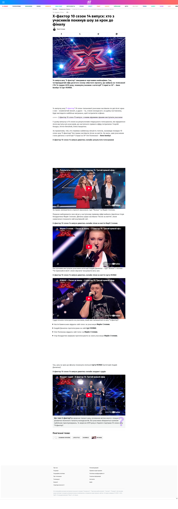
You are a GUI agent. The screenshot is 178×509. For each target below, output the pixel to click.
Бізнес (39, 6)
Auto (126, 6)
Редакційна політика (59, 473)
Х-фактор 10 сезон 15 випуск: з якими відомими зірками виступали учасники (90, 117)
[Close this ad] (176, 498)
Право (82, 6)
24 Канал (5, 6)
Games (153, 6)
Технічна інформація (95, 476)
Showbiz (55, 9)
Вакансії (55, 482)
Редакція (55, 470)
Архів (90, 482)
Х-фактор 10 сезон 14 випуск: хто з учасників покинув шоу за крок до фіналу (93, 9)
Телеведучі (56, 479)
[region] (89, 504)
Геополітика (16, 6)
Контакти (92, 479)
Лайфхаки (117, 6)
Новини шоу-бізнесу (64, 9)
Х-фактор (70, 108)
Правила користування (95, 470)
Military (135, 6)
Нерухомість (71, 6)
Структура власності (58, 485)
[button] (61, 34)
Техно (145, 6)
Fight (98, 6)
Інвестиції (58, 6)
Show (161, 6)
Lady (169, 6)
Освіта (107, 6)
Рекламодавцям (93, 467)
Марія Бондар (61, 29)
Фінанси (48, 6)
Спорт (90, 6)
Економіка (28, 6)
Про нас (55, 467)
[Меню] (3, 2)
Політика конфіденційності (96, 473)
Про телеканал (57, 476)
